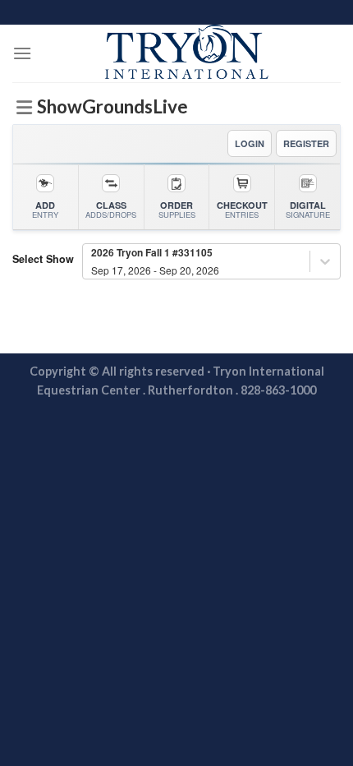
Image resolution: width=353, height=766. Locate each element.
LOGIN (249, 143)
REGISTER (306, 143)
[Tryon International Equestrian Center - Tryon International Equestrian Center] (186, 53)
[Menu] (22, 53)
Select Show (43, 258)
